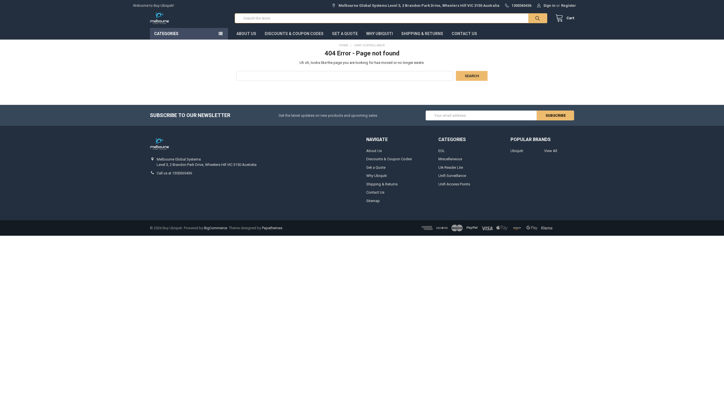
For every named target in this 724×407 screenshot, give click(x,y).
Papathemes (272, 228)
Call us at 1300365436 (174, 173)
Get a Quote (345, 33)
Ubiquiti (516, 151)
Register (568, 5)
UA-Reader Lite (450, 167)
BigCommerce (215, 228)
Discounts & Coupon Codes (294, 33)
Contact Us (464, 33)
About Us (246, 33)
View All (550, 151)
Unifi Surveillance (452, 176)
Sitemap (373, 201)
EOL (441, 151)
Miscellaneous (450, 159)
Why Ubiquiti (379, 33)
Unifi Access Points (454, 184)
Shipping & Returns (422, 33)
